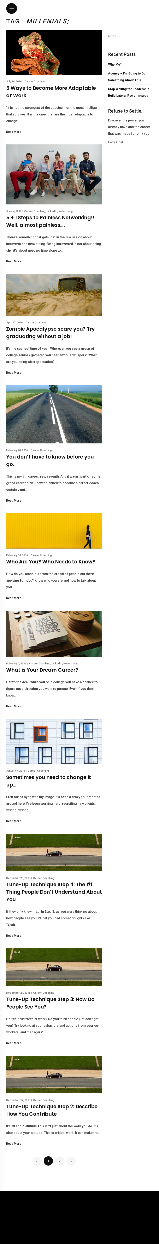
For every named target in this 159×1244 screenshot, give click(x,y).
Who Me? (115, 64)
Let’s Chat (115, 142)
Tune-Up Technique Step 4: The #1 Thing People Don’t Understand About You (54, 892)
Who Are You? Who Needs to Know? (50, 561)
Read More (14, 131)
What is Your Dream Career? (42, 669)
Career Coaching (35, 81)
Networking (65, 211)
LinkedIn (52, 211)
